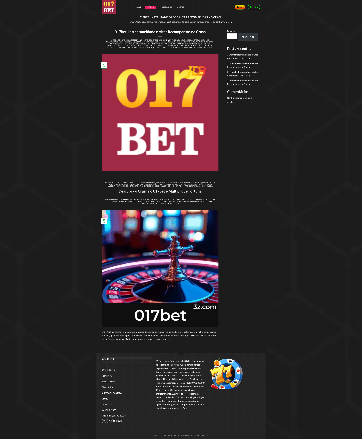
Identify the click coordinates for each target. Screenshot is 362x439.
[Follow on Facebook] (104, 421)
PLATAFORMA (166, 7)
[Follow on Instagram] (109, 421)
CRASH (180, 7)
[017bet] (116, 7)
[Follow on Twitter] (114, 421)
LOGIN (149, 7)
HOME (138, 7)
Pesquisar (231, 31)
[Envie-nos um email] (119, 421)
